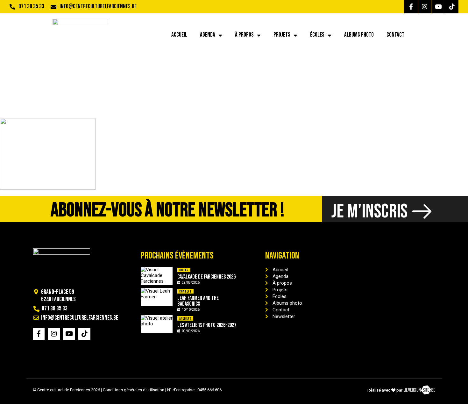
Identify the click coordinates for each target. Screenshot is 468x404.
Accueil (179, 35)
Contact (395, 35)
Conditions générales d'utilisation (133, 389)
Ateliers (185, 318)
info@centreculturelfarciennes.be (98, 6)
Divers (183, 270)
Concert (185, 291)
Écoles (317, 35)
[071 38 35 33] (12, 7)
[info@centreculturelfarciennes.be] (53, 7)
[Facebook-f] (411, 6)
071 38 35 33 (31, 6)
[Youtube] (438, 6)
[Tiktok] (451, 6)
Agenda (207, 35)
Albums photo (359, 35)
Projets (281, 35)
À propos (244, 35)
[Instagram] (424, 6)
